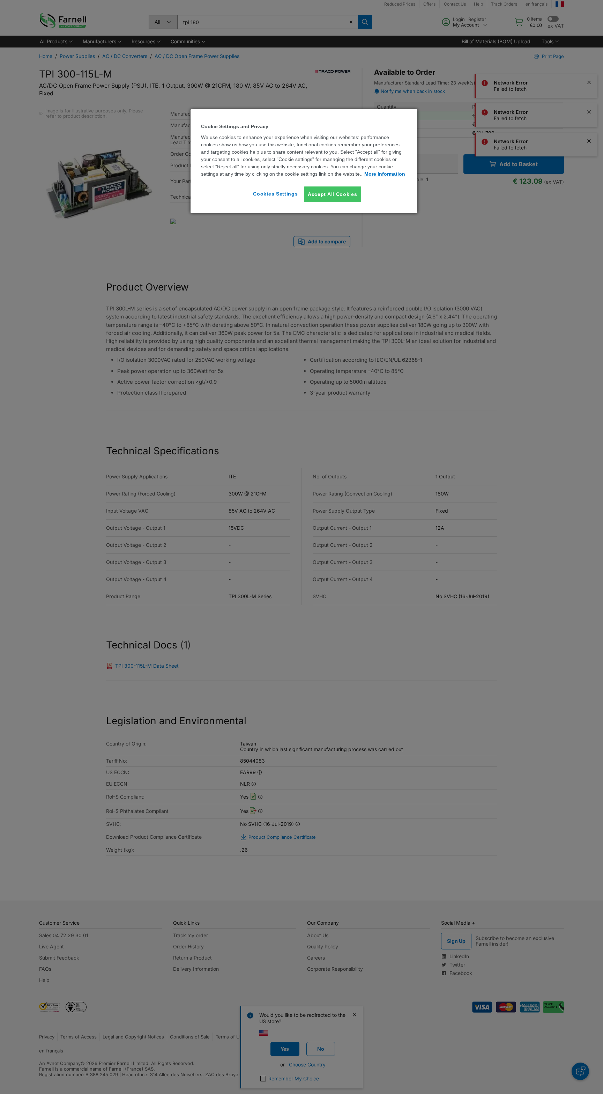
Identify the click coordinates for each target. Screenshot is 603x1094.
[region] (304, 161)
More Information (384, 174)
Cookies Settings (275, 194)
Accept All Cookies (332, 194)
